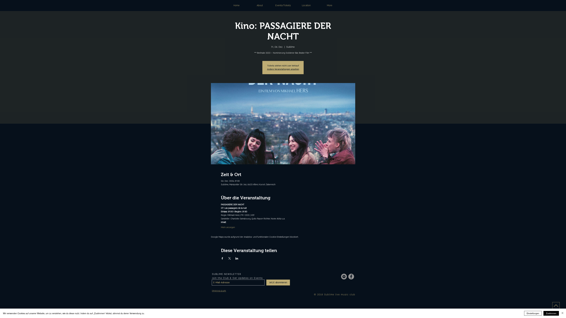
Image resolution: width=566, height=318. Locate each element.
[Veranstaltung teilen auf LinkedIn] (236, 258)
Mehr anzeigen (228, 227)
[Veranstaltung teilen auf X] (229, 258)
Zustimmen (551, 313)
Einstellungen (533, 313)
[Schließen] (562, 313)
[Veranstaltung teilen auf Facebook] (222, 258)
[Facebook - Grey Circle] (351, 276)
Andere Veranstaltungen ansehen (283, 69)
